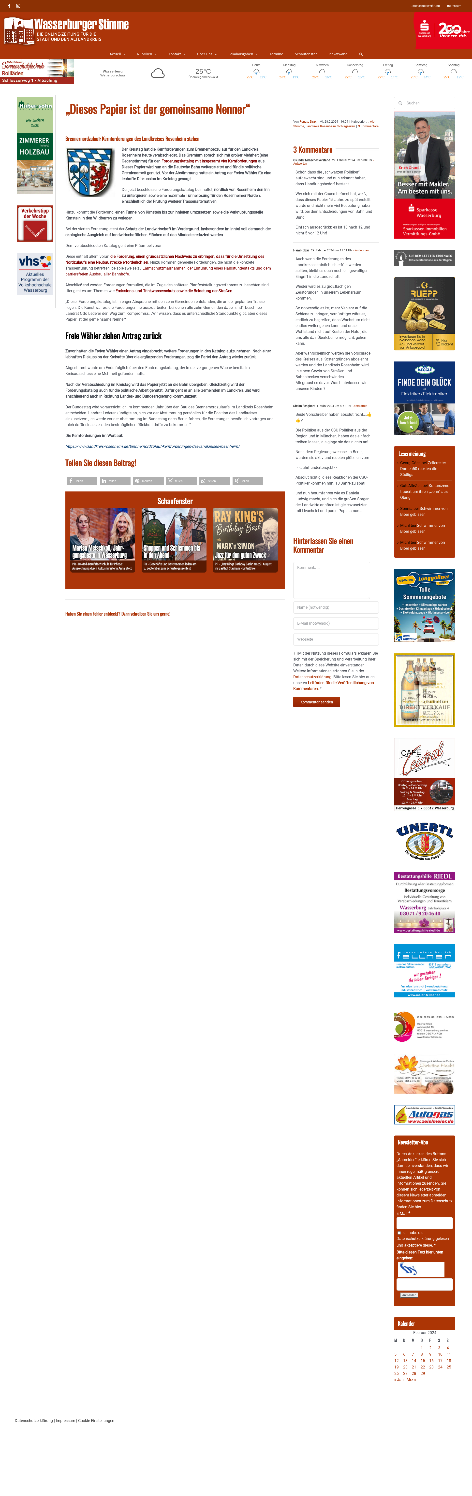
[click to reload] (421, 1269)
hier (418, 1207)
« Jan (399, 1379)
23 (431, 1367)
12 (396, 1360)
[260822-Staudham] (245, 510)
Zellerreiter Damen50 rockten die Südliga (423, 468)
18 (449, 1360)
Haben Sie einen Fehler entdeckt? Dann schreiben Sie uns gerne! (117, 613)
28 (414, 1373)
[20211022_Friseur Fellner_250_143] (424, 1011)
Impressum (65, 1420)
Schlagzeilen (346, 126)
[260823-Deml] (174, 510)
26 (396, 1373)
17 (440, 1360)
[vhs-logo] (35, 256)
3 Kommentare (368, 126)
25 (449, 1367)
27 (405, 1373)
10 (440, 1354)
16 (431, 1360)
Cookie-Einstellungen (96, 1420)
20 (405, 1367)
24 (440, 1367)
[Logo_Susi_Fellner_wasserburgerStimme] (424, 947)
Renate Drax (307, 121)
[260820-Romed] (102, 510)
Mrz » (411, 1379)
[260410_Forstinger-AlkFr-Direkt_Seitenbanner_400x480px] (424, 656)
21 (414, 1367)
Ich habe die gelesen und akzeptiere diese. (423, 1239)
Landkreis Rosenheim (321, 126)
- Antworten (361, 250)
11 (449, 1354)
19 (396, 1367)
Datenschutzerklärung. (312, 677)
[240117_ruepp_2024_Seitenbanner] (424, 279)
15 (423, 1360)
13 (405, 1360)
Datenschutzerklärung (416, 1238)
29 (423, 1373)
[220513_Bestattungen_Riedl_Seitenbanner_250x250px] (424, 874)
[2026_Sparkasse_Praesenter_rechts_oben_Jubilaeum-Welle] (442, 14)
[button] (361, 54)
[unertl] (424, 825)
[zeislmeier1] (424, 1107)
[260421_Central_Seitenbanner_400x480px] (424, 740)
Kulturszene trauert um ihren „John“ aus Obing (424, 491)
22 (423, 1367)
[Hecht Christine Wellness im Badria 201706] (424, 1057)
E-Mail (403, 1213)
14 (414, 1360)
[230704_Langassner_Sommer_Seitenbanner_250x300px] (424, 571)
